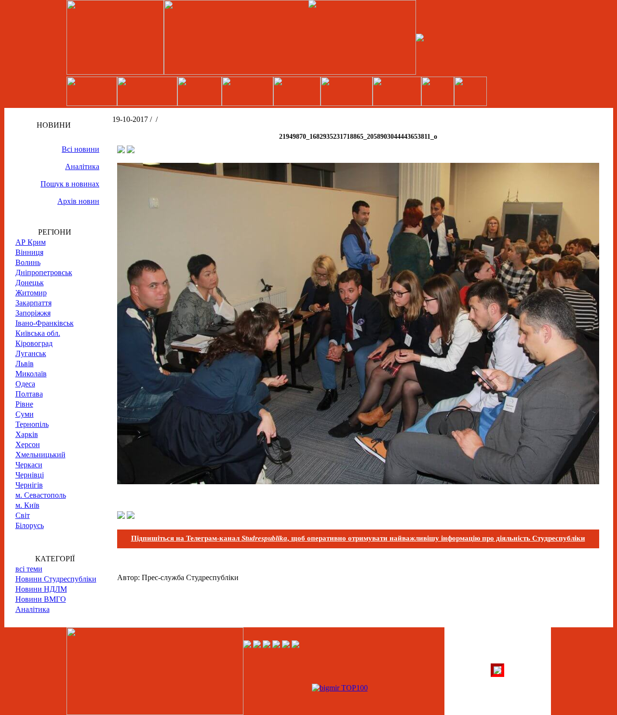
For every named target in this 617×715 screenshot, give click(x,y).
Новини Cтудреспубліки (55, 579)
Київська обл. (37, 333)
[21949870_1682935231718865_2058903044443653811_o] (358, 481)
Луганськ (30, 353)
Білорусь (29, 525)
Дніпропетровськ (43, 272)
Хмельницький (40, 454)
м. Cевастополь (40, 495)
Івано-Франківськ (44, 323)
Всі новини (80, 149)
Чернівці (29, 475)
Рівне (24, 404)
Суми (24, 414)
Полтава (29, 394)
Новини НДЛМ (41, 589)
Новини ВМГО (40, 599)
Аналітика (82, 166)
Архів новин (78, 201)
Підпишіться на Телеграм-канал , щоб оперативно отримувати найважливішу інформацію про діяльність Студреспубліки (358, 538)
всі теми (28, 569)
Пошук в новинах (69, 184)
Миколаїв (31, 374)
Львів (24, 363)
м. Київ (27, 505)
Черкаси (28, 465)
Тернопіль (32, 424)
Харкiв (26, 434)
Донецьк (29, 282)
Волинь (27, 262)
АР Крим (30, 242)
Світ (22, 515)
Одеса (25, 384)
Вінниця (29, 252)
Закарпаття (33, 303)
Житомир (31, 293)
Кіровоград (34, 343)
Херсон (27, 444)
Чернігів (29, 485)
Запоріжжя (33, 313)
